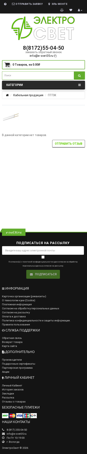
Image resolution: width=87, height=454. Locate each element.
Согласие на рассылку (16, 312)
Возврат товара (12, 342)
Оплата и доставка (14, 316)
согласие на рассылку (53, 266)
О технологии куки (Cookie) (18, 300)
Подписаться (45, 274)
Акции (5, 371)
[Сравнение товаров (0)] (62, 10)
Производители (12, 359)
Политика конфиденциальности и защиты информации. (36, 320)
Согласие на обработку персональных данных (30, 308)
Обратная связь (12, 337)
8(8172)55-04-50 (43, 48)
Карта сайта (9, 346)
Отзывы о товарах (13, 401)
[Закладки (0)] (70, 10)
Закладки (8, 393)
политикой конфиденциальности (37, 262)
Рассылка (8, 397)
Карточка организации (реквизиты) (24, 296)
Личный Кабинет (12, 385)
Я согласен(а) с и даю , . (42, 264)
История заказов (13, 389)
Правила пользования (16, 324)
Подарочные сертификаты (18, 363)
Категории (14, 85)
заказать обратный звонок (43, 52)
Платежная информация (17, 304)
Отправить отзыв (68, 143)
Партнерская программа (17, 367)
